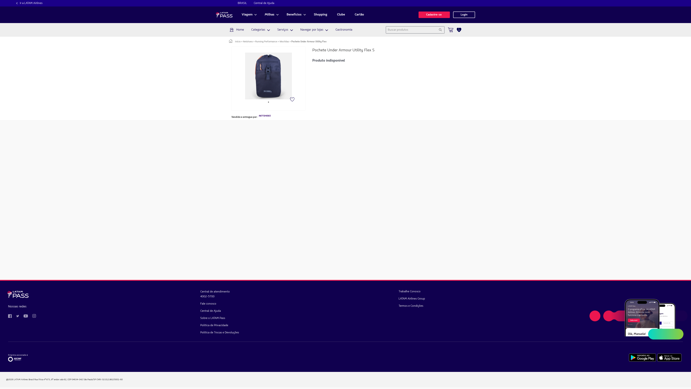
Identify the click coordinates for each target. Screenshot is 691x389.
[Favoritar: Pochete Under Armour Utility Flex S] (292, 99)
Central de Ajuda (264, 3)
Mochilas (284, 41)
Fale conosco (208, 303)
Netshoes (248, 41)
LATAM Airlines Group (412, 298)
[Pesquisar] (440, 29)
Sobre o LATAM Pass (212, 318)
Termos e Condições (411, 306)
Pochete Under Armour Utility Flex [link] (309, 42)
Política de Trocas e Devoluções (219, 332)
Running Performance (266, 41)
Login (464, 14)
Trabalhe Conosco (410, 291)
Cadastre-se (434, 14)
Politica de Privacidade (214, 325)
